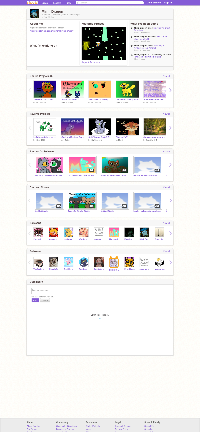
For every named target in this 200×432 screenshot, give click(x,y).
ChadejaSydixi (54, 269)
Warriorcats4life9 (84, 239)
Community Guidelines (66, 425)
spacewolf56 (160, 269)
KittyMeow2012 (96, 140)
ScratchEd (149, 425)
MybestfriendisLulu (114, 239)
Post (35, 300)
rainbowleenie (69, 239)
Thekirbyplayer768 (69, 269)
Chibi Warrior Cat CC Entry (99, 137)
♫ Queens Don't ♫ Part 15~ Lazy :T (44, 99)
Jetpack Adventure (91, 62)
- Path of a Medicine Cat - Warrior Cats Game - (72, 137)
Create (45, 2)
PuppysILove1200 (38, 239)
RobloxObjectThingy (114, 270)
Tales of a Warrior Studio (79, 211)
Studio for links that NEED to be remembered (115, 175)
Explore (57, 2)
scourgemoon (99, 239)
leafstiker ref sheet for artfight (44, 137)
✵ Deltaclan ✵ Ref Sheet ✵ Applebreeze (154, 99)
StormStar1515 (151, 140)
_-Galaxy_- (67, 140)
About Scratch (33, 425)
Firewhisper (129, 269)
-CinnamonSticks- (54, 239)
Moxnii (120, 140)
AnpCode (83, 269)
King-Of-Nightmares (129, 239)
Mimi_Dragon (41, 102)
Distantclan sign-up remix (127, 99)
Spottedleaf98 (99, 269)
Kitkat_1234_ (41, 140)
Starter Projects (93, 425)
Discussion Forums (65, 429)
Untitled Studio (41, 211)
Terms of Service (122, 425)
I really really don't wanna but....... (147, 211)
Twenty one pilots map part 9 (99, 99)
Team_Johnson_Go (160, 239)
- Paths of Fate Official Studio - (148, 56)
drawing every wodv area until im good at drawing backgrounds (154, 137)
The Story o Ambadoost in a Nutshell (149, 46)
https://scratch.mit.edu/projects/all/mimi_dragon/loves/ (54, 30)
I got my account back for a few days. (82, 175)
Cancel (45, 300)
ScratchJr (148, 429)
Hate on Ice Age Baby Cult (145, 175)
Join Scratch (154, 2)
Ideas (69, 2)
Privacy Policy (121, 429)
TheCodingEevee (38, 269)
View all (166, 75)
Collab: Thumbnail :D (70, 99)
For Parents (32, 429)
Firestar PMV (122, 137)
